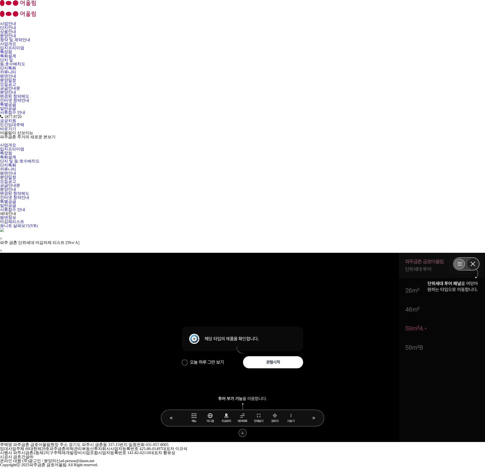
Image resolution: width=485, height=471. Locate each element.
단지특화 (8, 68)
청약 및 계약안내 (15, 40)
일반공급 (8, 108)
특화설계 (8, 56)
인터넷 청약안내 (14, 100)
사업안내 (8, 23)
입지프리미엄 (12, 48)
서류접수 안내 (12, 112)
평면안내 (8, 76)
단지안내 (8, 27)
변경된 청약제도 (14, 96)
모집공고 (8, 84)
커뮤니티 (8, 72)
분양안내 (8, 36)
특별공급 (8, 104)
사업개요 (8, 44)
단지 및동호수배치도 (12, 62)
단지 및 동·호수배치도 (20, 161)
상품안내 (8, 32)
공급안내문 (10, 88)
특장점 (6, 52)
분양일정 (8, 80)
